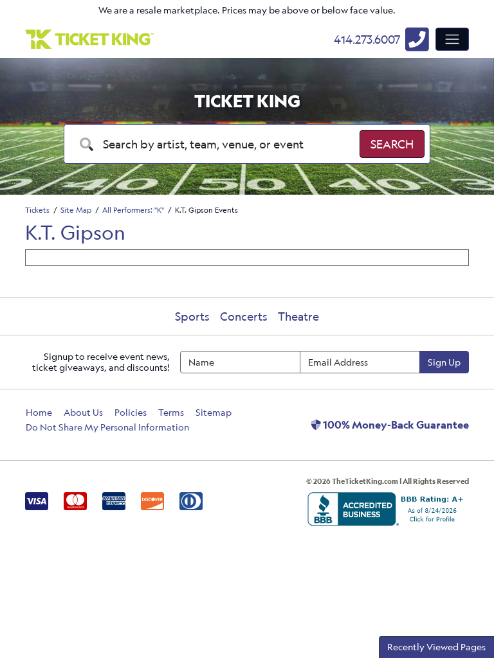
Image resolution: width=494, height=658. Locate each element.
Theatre (298, 316)
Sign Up (444, 362)
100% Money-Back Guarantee (395, 425)
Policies (130, 412)
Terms (171, 412)
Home (39, 412)
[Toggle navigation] (452, 39)
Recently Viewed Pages (436, 647)
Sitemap (214, 412)
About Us (83, 412)
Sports (192, 316)
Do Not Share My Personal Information (107, 427)
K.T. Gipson (75, 232)
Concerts (244, 316)
